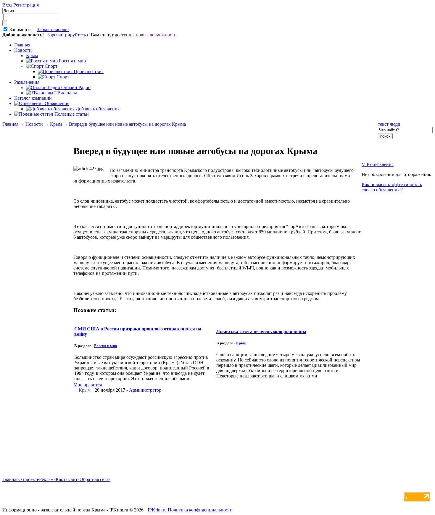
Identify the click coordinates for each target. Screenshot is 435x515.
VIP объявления (378, 164)
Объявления (56, 103)
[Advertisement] (37, 266)
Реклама (47, 479)
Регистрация (26, 4)
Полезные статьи (71, 114)
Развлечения (26, 82)
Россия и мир (105, 345)
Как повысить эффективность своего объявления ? (392, 187)
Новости (23, 50)
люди (395, 124)
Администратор (145, 390)
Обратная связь (95, 479)
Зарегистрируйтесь (66, 34)
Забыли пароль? (53, 29)
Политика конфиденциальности (200, 509)
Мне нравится (87, 384)
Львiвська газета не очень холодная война (261, 331)
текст (383, 124)
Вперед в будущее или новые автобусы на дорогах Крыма (127, 124)
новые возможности (156, 34)
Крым (56, 124)
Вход (7, 4)
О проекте (28, 479)
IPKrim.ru (157, 509)
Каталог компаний (33, 98)
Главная (10, 124)
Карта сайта (68, 479)
